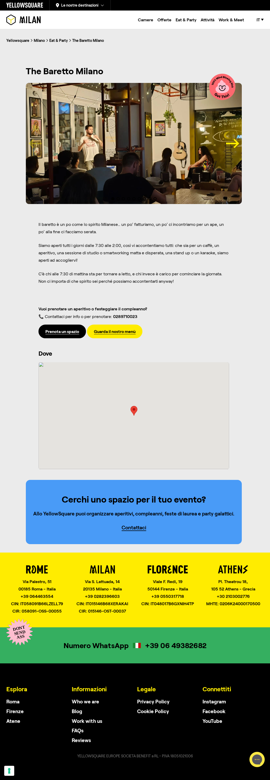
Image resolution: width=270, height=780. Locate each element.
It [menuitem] (258, 20)
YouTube (212, 721)
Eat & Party (186, 19)
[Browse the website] (23, 20)
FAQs (78, 730)
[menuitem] (260, 20)
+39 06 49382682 (175, 645)
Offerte (164, 19)
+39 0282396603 (102, 596)
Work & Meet (231, 19)
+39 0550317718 (167, 596)
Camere (145, 19)
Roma (13, 701)
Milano (39, 40)
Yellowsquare (17, 40)
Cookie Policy (153, 711)
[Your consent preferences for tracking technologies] (9, 771)
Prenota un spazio (62, 331)
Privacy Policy (153, 701)
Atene (13, 721)
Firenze (15, 711)
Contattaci (134, 527)
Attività (207, 19)
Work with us (87, 721)
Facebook (213, 711)
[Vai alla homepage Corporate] (24, 5)
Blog (77, 711)
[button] (112, 198)
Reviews (81, 740)
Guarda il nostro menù (115, 331)
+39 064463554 (37, 596)
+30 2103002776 (233, 596)
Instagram (214, 701)
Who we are (85, 701)
